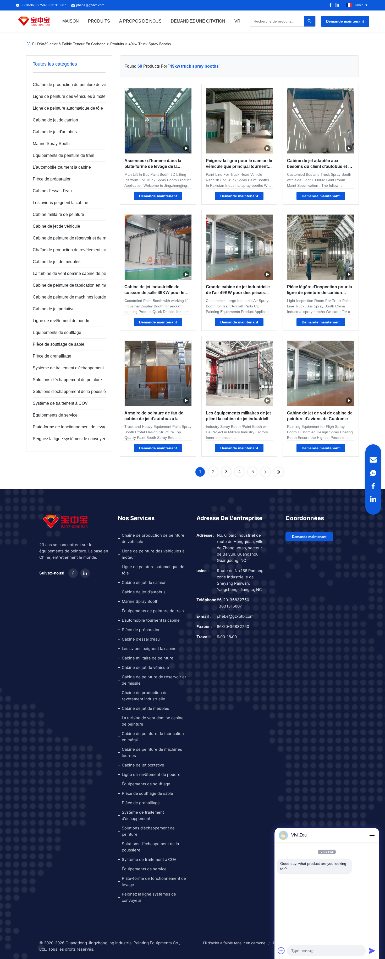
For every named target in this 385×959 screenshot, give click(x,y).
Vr (237, 21)
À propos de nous (140, 21)
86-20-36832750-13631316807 (234, 603)
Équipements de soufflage (57, 332)
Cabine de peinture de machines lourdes (66, 297)
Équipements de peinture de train (63, 155)
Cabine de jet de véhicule (56, 226)
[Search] (309, 21)
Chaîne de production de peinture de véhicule (66, 84)
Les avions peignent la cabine (60, 202)
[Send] (372, 950)
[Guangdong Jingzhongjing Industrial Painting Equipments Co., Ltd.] (34, 21)
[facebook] (373, 486)
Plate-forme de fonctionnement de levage (66, 427)
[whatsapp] (373, 473)
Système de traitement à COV (60, 403)
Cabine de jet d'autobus (55, 132)
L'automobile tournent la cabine (62, 167)
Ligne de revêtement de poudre (62, 320)
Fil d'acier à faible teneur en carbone (234, 943)
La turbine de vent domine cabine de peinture (66, 273)
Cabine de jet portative (54, 309)
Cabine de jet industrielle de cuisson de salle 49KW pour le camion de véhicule (154, 293)
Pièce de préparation (52, 179)
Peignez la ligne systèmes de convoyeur (66, 438)
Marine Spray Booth (51, 143)
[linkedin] (373, 499)
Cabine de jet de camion (55, 120)
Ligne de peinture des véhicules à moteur (66, 96)
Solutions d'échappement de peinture (66, 379)
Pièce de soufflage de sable (58, 344)
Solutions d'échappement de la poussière (66, 391)
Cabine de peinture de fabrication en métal (66, 285)
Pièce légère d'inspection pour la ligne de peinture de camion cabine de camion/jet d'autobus (319, 293)
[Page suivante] (265, 472)
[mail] (373, 460)
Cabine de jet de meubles (56, 261)
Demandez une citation (198, 21)
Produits (99, 21)
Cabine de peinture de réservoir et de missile (66, 238)
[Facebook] (330, 5)
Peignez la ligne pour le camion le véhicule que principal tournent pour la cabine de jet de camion (239, 166)
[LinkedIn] (337, 5)
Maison (70, 21)
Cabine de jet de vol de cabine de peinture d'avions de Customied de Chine (320, 419)
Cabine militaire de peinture (58, 214)
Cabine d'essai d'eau (52, 191)
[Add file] (281, 950)
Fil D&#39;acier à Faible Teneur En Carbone (69, 44)
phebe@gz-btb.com (90, 5)
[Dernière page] (278, 472)
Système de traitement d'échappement (66, 368)
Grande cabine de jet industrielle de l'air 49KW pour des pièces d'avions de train (238, 293)
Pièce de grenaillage (52, 356)
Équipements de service (55, 415)
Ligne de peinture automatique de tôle (66, 108)
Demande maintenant (345, 21)
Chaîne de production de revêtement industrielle (66, 250)
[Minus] (372, 835)
